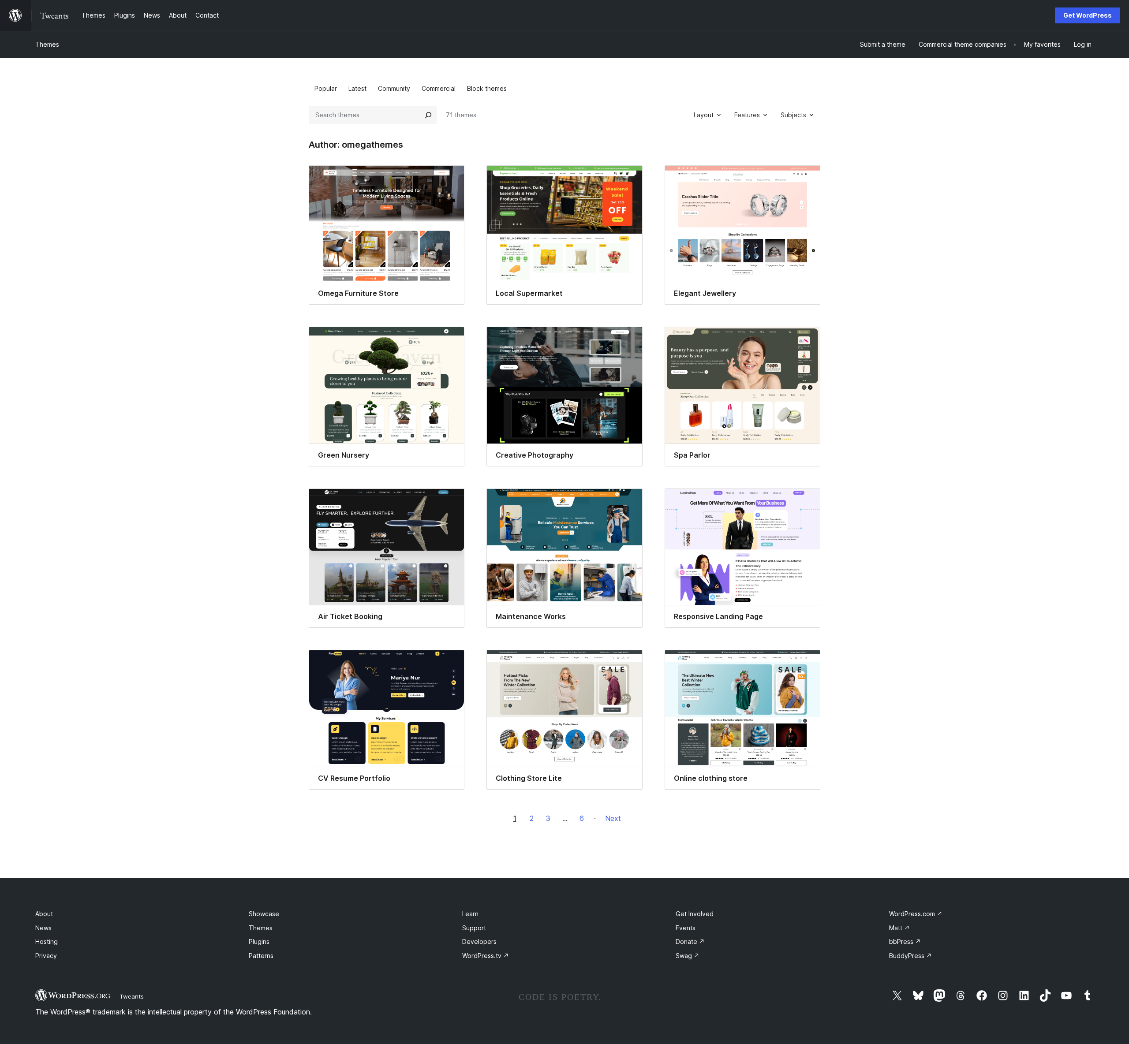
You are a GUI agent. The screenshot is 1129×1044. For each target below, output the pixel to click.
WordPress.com (915, 913)
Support (474, 928)
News (43, 928)
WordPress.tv (485, 955)
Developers (479, 941)
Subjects (793, 115)
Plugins (259, 941)
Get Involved (695, 913)
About (44, 913)
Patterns (261, 955)
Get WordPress (1087, 15)
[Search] (428, 115)
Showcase (264, 913)
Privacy (46, 955)
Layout (704, 115)
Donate (690, 941)
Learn (470, 913)
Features (747, 115)
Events (685, 928)
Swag (687, 955)
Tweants (132, 996)
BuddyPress (910, 955)
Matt (899, 928)
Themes (47, 44)
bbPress (905, 941)
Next (613, 818)
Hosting (46, 941)
